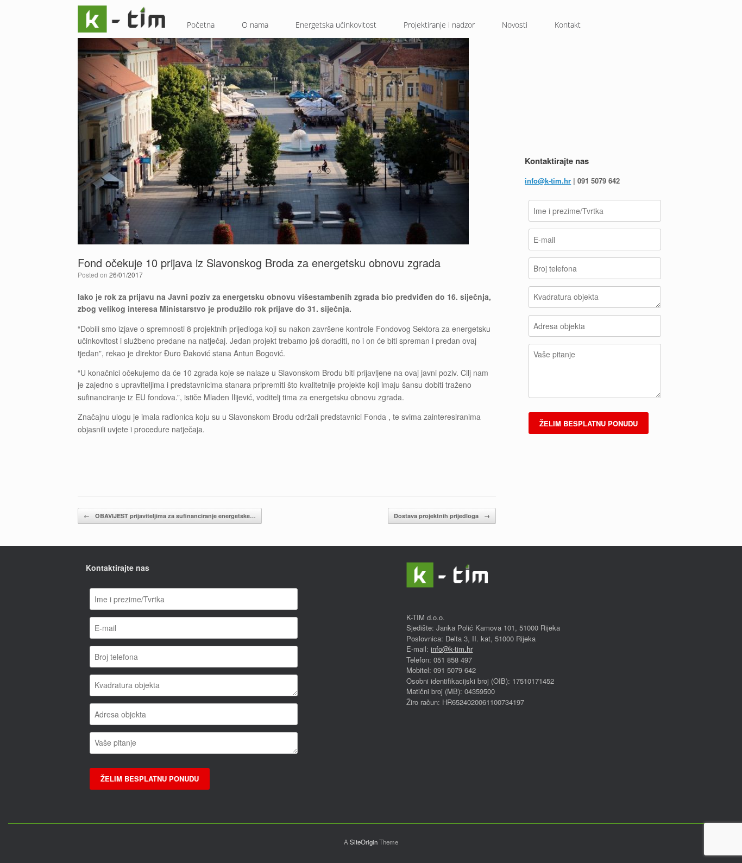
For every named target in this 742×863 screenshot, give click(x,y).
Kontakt (568, 25)
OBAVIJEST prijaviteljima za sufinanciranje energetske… (170, 516)
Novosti (514, 25)
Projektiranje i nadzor (439, 25)
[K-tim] (121, 19)
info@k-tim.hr (548, 180)
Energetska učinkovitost (335, 25)
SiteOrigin (364, 841)
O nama (255, 25)
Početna (201, 25)
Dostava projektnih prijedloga (442, 516)
